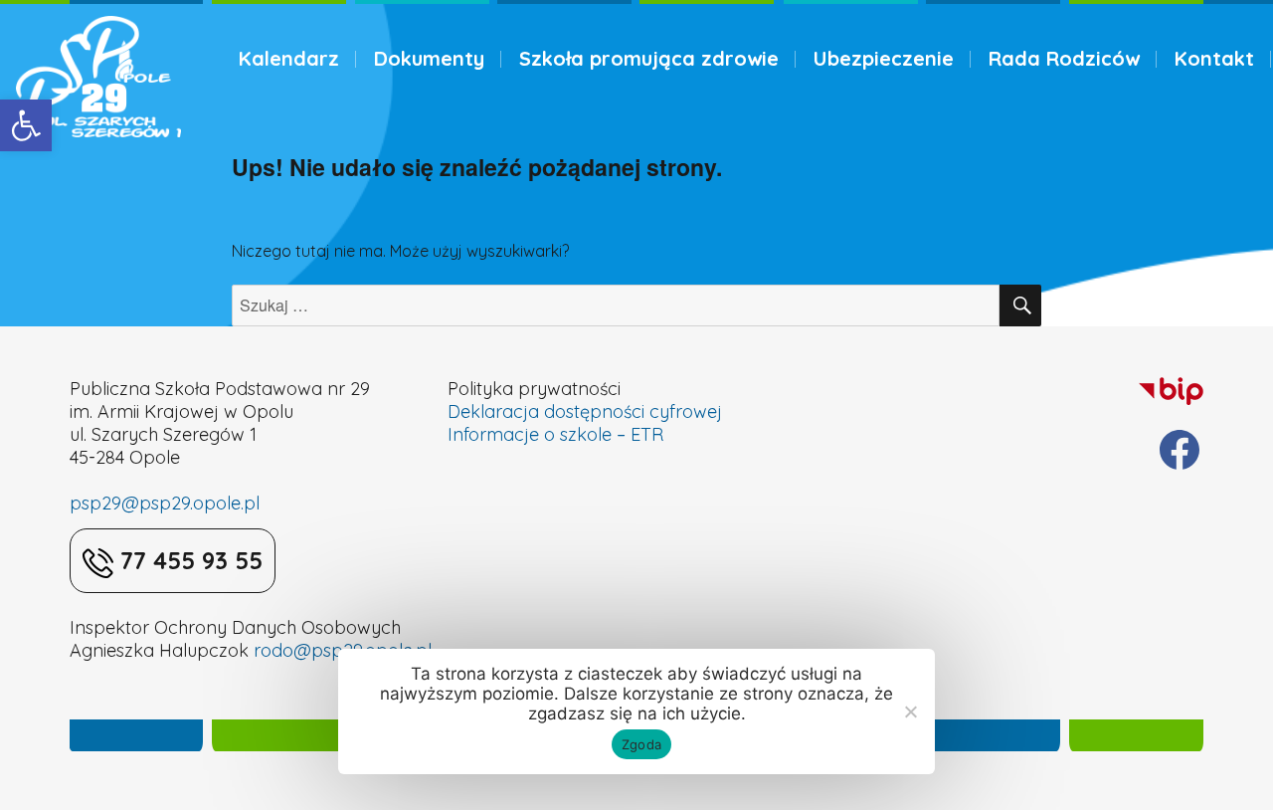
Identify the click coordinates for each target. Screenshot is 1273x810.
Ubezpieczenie (884, 58)
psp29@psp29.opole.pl (165, 503)
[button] (26, 125)
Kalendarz (289, 58)
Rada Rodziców (1064, 58)
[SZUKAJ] (1020, 305)
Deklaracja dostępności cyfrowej (585, 411)
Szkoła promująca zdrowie (649, 58)
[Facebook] (1179, 450)
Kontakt (1214, 58)
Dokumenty (429, 58)
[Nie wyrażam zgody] (910, 711)
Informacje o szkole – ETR (555, 434)
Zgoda (641, 744)
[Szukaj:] (616, 305)
